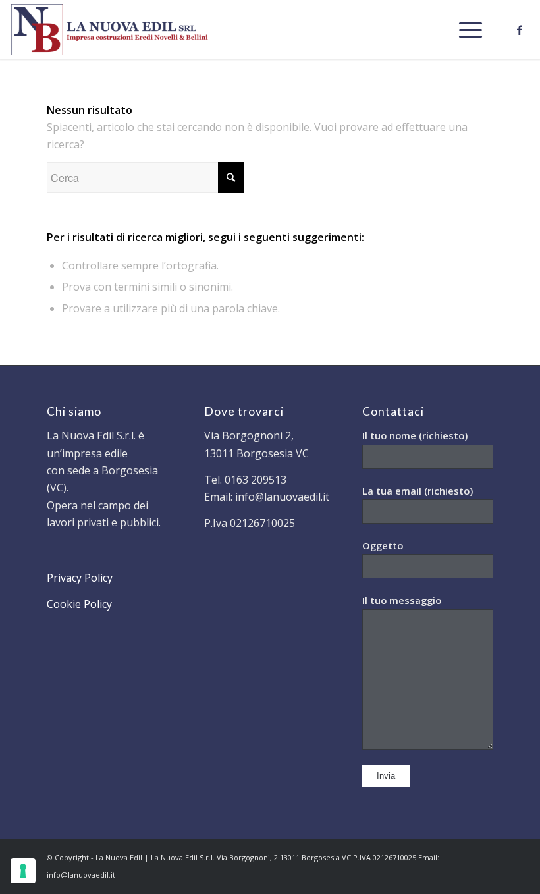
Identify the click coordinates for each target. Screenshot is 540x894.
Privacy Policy (80, 578)
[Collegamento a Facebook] (519, 30)
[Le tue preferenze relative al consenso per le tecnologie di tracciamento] (23, 870)
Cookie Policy (79, 604)
